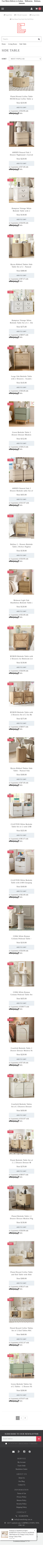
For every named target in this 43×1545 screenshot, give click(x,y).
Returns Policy (21, 1500)
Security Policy (21, 1504)
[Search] (39, 39)
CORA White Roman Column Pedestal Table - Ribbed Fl (21, 938)
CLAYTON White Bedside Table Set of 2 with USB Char (21, 826)
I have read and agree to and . (23, 1443)
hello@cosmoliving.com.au (23, 1519)
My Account (21, 1462)
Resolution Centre (21, 1469)
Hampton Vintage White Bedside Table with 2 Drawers (21, 210)
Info (21, 113)
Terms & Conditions (23, 1443)
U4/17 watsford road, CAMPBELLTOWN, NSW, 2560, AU (23, 1524)
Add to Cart (21, 107)
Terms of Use (21, 1493)
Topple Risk (8, 15)
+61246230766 (23, 1516)
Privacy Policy (34, 1443)
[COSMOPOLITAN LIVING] (21, 28)
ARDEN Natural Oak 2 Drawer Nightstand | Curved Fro (21, 154)
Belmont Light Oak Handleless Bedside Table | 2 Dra (21, 602)
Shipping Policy (21, 1507)
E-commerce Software (19, 1541)
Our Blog (21, 1481)
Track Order (22, 1466)
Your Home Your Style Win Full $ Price (22, 19)
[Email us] (13, 1452)
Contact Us (21, 1485)
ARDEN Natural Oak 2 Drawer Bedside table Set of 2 (21, 490)
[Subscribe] (38, 1438)
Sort (4, 59)
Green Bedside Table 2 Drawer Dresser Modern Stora (21, 434)
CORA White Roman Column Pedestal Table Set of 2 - (21, 994)
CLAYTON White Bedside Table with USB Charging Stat (21, 882)
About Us (21, 1478)
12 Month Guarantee (21, 15)
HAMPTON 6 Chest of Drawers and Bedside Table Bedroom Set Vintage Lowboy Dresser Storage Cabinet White (21, 1534)
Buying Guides (35, 15)
